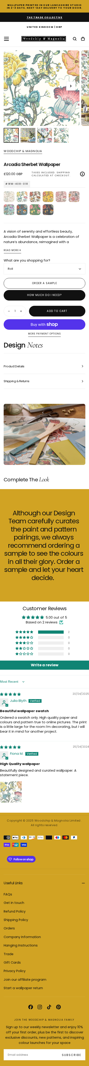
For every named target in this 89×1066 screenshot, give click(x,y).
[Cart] (83, 39)
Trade (8, 954)
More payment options (44, 333)
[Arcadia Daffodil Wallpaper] (48, 196)
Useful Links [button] (13, 883)
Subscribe (71, 1055)
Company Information (22, 937)
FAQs (8, 894)
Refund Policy (15, 911)
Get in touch (14, 902)
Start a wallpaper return (23, 988)
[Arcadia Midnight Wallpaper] (48, 209)
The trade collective (45, 17)
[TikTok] (49, 1007)
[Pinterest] (58, 1007)
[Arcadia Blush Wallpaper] (61, 196)
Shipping (63, 172)
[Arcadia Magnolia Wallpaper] (35, 196)
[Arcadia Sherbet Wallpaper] (22, 196)
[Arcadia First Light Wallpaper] (74, 196)
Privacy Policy (15, 971)
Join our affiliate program (25, 979)
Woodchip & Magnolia (23, 151)
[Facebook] (30, 1007)
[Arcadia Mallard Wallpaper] (22, 209)
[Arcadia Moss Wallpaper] (35, 209)
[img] (10, 694)
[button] (44, 27)
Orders (9, 928)
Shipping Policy (16, 920)
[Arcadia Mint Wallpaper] (9, 209)
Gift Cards (12, 962)
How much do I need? (44, 295)
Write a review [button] (44, 665)
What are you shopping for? (27, 260)
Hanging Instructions (21, 945)
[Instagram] (39, 1007)
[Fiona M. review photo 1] (11, 792)
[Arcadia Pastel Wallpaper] (9, 196)
